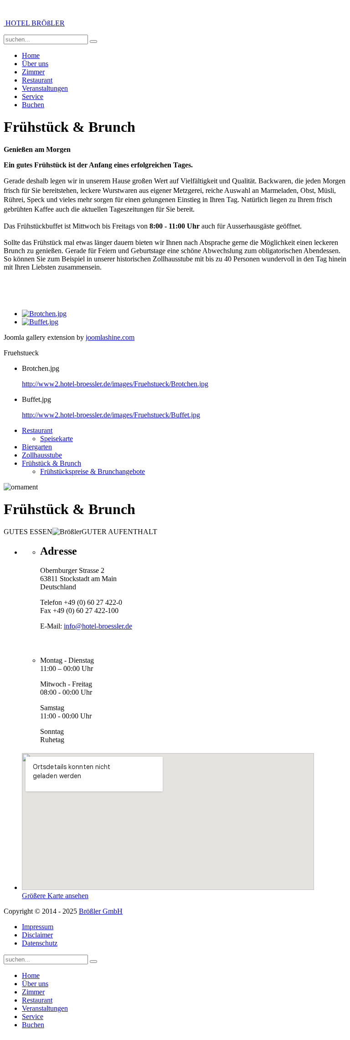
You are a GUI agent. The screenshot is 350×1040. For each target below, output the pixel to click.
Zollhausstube (42, 455)
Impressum (37, 927)
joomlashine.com (110, 337)
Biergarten (37, 447)
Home (31, 55)
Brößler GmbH (101, 911)
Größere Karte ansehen (55, 896)
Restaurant (37, 80)
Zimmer (33, 72)
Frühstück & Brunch (51, 463)
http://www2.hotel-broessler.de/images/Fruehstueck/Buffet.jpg (111, 415)
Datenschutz (39, 943)
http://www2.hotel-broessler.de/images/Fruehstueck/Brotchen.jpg (115, 384)
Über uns (35, 64)
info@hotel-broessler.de (98, 626)
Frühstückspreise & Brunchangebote (92, 471)
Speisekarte (56, 438)
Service (32, 96)
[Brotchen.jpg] (44, 313)
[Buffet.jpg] (40, 322)
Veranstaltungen (45, 88)
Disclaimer (37, 935)
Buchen (33, 105)
